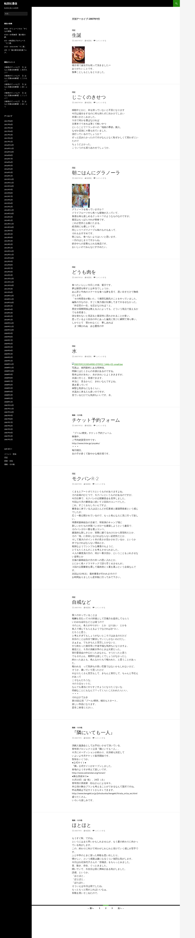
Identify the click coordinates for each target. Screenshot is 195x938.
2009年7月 (8, 340)
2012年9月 (8, 261)
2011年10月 (9, 285)
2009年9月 (8, 333)
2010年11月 (9, 299)
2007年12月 (9, 405)
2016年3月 (8, 172)
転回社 (89, 41)
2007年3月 (8, 436)
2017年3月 (8, 135)
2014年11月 (9, 210)
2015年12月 (9, 179)
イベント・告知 (10, 454)
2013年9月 (8, 231)
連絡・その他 (77, 415)
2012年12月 (9, 251)
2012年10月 (9, 258)
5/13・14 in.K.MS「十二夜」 (15, 47)
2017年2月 (8, 138)
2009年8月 (8, 337)
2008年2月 (8, 398)
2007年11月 (9, 409)
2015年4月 (8, 203)
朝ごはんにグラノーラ (96, 172)
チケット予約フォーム (96, 420)
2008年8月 (8, 378)
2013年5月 (8, 234)
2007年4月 (8, 433)
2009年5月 (8, 347)
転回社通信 (10, 3)
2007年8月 (8, 419)
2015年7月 (8, 196)
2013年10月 (9, 227)
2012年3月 (8, 275)
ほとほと (81, 825)
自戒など (81, 602)
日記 (73, 30)
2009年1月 (8, 361)
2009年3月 (8, 354)
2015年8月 (8, 193)
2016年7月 (8, 159)
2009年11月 (9, 326)
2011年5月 (8, 289)
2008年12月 (9, 364)
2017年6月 (8, 124)
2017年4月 (8, 131)
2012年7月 (8, 268)
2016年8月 (8, 155)
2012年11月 (9, 255)
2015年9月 (8, 189)
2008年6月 (8, 385)
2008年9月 (8, 374)
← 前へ (90, 908)
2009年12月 (9, 323)
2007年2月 (8, 439)
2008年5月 (8, 388)
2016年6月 (8, 162)
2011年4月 (8, 292)
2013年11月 (9, 224)
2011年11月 (9, 282)
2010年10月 (9, 302)
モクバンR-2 (85, 478)
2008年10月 (9, 371)
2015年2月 (8, 207)
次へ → (121, 908)
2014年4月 (8, 217)
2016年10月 (9, 152)
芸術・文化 (8, 461)
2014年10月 (9, 213)
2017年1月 (8, 142)
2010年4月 (8, 309)
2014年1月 (8, 220)
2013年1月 (8, 248)
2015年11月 (9, 183)
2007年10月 (9, 412)
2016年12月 (9, 145)
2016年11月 (9, 148)
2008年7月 (8, 381)
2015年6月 (8, 200)
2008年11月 (9, 367)
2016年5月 (8, 165)
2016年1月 (8, 176)
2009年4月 (8, 350)
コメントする (101, 41)
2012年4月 (8, 272)
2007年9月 (8, 415)
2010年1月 (8, 320)
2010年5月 (8, 306)
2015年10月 (9, 186)
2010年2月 (8, 316)
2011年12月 (9, 278)
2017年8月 (8, 121)
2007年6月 (8, 426)
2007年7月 (8, 422)
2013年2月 (8, 244)
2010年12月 (9, 296)
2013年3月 (8, 241)
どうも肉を (84, 272)
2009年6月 (8, 344)
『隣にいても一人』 (93, 732)
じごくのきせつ (89, 97)
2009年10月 (9, 330)
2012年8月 (8, 265)
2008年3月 (8, 395)
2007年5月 (8, 429)
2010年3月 (8, 313)
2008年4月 (8, 391)
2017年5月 (8, 128)
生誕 (76, 35)
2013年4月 (8, 237)
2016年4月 (8, 169)
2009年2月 (8, 357)
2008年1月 (8, 402)
